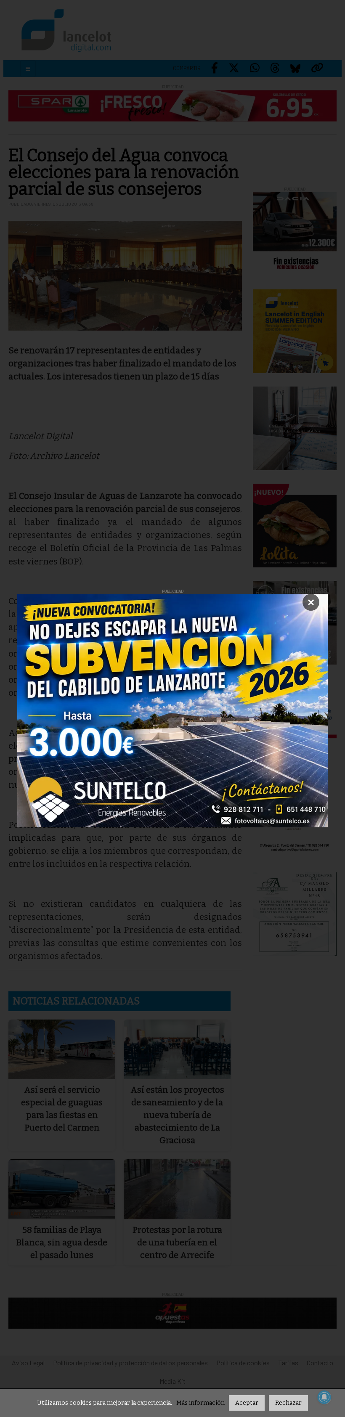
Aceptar (246, 1402)
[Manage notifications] (324, 1397)
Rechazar (288, 1402)
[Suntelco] (172, 710)
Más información (200, 1402)
